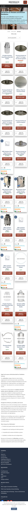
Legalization (3, 476)
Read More (23, 23)
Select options (7, 314)
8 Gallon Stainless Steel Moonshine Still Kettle (7, 305)
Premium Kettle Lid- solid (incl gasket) (21, 121)
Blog (2, 474)
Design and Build (5, 479)
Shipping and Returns (6, 459)
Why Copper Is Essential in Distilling (9, 486)
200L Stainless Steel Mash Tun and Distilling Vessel (7, 153)
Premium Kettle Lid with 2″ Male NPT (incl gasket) (21, 153)
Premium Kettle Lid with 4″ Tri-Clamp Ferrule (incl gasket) (7, 122)
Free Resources (4, 471)
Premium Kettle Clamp (7, 346)
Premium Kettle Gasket (21, 266)
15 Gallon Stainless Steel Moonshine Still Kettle (7, 57)
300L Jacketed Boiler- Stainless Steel (7, 229)
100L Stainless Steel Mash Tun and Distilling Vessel (7, 191)
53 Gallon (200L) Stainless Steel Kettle (21, 347)
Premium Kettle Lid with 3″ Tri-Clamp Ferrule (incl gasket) (7, 91)
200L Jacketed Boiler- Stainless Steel (7, 267)
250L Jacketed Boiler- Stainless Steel (21, 229)
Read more (20, 273)
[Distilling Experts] (14, 2)
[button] (25, 2)
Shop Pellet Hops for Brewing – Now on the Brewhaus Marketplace (13, 492)
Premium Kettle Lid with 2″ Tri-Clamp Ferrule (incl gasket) (21, 57)
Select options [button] (7, 65)
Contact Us (3, 455)
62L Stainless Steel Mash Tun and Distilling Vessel (21, 191)
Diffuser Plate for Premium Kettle (20, 90)
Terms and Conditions (6, 460)
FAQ (2, 477)
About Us (3, 454)
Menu (4, 6)
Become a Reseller (5, 462)
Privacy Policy (4, 457)
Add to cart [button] (21, 65)
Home (8, 31)
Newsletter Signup (5, 472)
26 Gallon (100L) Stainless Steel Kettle (21, 305)
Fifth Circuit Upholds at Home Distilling (10, 489)
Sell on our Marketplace (6, 464)
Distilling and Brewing (6, 169)
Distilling (13, 31)
